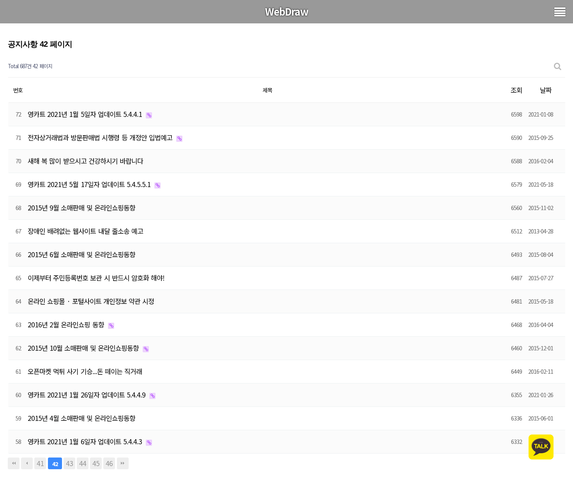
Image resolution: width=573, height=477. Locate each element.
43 (69, 463)
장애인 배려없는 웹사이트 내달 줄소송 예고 (85, 231)
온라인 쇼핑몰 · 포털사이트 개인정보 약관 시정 (91, 301)
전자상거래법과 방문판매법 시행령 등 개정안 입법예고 (101, 137)
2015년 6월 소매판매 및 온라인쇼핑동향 (81, 254)
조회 (516, 90)
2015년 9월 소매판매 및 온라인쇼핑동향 (81, 207)
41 (40, 463)
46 (109, 463)
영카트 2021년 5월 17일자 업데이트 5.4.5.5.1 (90, 184)
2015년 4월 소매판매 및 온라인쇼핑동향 (81, 418)
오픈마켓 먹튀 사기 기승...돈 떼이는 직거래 (85, 371)
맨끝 (123, 463)
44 (82, 463)
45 (95, 463)
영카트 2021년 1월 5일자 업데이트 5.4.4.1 (86, 114)
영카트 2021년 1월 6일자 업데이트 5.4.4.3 (86, 441)
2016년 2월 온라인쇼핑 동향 (67, 324)
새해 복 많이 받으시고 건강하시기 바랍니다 (85, 161)
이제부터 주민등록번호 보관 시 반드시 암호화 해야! (96, 278)
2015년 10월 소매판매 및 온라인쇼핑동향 (84, 348)
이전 (27, 463)
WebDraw (286, 11)
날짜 (546, 90)
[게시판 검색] (557, 66)
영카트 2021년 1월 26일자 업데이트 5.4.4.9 (87, 394)
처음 (13, 463)
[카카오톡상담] (541, 446)
